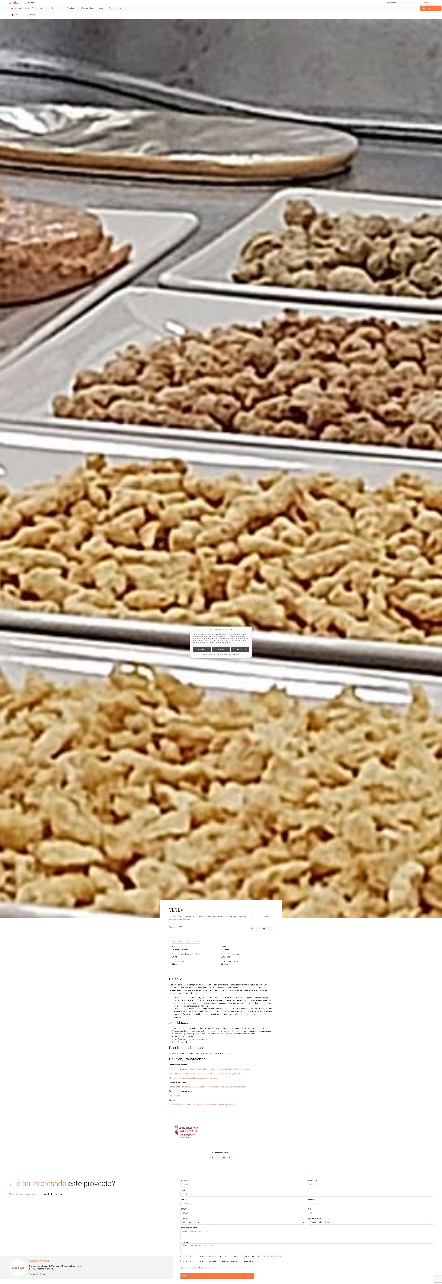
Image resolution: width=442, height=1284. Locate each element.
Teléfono (311, 1200)
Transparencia (21, 15)
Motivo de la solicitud (188, 1228)
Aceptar (201, 649)
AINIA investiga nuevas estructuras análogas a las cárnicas (193, 1078)
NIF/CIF (183, 1209)
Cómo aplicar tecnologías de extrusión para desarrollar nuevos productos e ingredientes (205, 1074)
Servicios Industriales (40, 8)
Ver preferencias (240, 649)
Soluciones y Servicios (19, 8)
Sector (183, 1219)
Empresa (183, 1200)
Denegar (221, 649)
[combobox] (395, 2)
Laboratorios (57, 8)
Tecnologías (71, 8)
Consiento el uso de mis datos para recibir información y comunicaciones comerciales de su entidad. (223, 1261)
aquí (229, 1053)
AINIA (11, 15)
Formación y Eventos (116, 8)
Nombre (183, 1181)
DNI (309, 1209)
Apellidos (312, 1181)
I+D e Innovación (87, 8)
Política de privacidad (224, 654)
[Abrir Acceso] (431, 3)
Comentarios (185, 1242)
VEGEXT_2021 (175, 1096)
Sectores (100, 8)
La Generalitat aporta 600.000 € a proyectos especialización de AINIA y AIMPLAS (202, 1104)
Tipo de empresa (314, 1219)
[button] (414, 3)
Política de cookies (209, 654)
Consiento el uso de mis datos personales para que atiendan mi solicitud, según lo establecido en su (232, 1256)
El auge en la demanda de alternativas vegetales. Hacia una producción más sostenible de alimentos (209, 1069)
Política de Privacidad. (273, 1256)
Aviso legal (235, 654)
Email (182, 1190)
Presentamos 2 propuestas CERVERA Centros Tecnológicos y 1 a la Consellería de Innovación (207, 1087)
